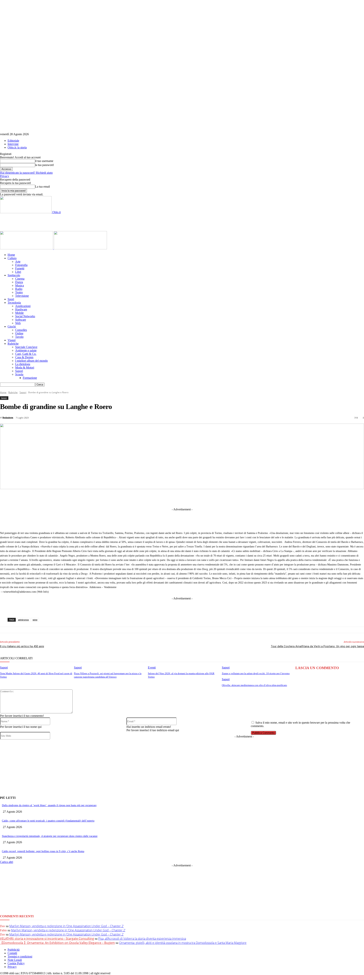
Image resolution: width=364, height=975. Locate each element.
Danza (19, 282)
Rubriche (13, 343)
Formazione (30, 377)
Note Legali (15, 960)
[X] (148, 498)
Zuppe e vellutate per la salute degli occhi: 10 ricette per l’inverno (256, 673)
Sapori (19, 371)
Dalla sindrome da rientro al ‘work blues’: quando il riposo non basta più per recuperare (49, 805)
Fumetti (19, 268)
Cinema (19, 278)
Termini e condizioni (20, 956)
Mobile (19, 312)
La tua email (42, 186)
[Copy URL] (246, 498)
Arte (17, 261)
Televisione (22, 295)
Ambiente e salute (26, 350)
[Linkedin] (162, 498)
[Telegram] (176, 498)
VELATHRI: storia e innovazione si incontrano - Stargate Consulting (47, 938)
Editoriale (13, 140)
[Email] (218, 498)
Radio (18, 289)
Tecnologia (14, 302)
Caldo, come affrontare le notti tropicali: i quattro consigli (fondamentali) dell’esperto (48, 820)
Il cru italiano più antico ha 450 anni (22, 646)
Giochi (12, 326)
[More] (260, 498)
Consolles (21, 330)
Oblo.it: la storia (17, 147)
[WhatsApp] (204, 498)
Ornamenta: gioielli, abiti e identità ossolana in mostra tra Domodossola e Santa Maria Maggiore (182, 943)
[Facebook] (134, 498)
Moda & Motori (24, 367)
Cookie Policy (16, 963)
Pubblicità (14, 949)
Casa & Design (24, 357)
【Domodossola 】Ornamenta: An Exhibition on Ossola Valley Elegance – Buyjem (57, 943)
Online (19, 333)
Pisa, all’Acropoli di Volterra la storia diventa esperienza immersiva (142, 938)
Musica (19, 285)
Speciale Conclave (26, 347)
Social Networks (25, 316)
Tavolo (19, 336)
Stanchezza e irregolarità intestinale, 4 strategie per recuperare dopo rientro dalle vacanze (49, 836)
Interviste (13, 144)
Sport (11, 299)
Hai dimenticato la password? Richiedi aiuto (26, 172)
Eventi (152, 667)
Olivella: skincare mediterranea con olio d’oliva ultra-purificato (254, 685)
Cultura (12, 258)
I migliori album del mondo (31, 360)
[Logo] (27, 248)
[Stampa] (232, 498)
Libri (18, 271)
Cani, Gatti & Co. (25, 353)
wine (35, 619)
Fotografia (21, 265)
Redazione (7, 417)
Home (11, 254)
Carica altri (6, 862)
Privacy (4, 176)
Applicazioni (23, 306)
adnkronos (23, 619)
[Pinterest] (190, 498)
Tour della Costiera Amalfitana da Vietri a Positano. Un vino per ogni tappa (317, 646)
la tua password (44, 165)
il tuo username (44, 161)
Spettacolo (14, 275)
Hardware (21, 309)
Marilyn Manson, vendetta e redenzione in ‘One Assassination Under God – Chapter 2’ (66, 926)
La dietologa (22, 364)
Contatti (12, 953)
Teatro (19, 292)
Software (20, 319)
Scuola (19, 374)
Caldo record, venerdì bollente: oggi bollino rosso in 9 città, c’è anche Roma (43, 851)
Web (18, 323)
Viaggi (12, 340)
